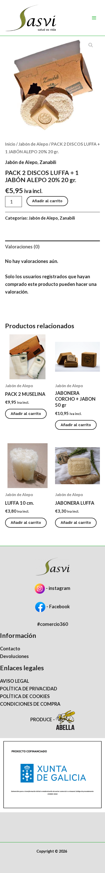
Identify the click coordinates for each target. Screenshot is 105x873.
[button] (90, 45)
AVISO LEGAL (14, 681)
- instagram (58, 588)
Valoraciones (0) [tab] (22, 246)
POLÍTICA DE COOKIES (25, 696)
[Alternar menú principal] (94, 18)
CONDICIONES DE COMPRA (30, 704)
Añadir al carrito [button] (26, 413)
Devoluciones (14, 656)
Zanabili (48, 162)
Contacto (10, 648)
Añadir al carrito (47, 201)
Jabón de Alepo (33, 144)
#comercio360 (52, 624)
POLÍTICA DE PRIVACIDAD (28, 688)
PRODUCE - (43, 719)
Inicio (10, 144)
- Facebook (57, 606)
